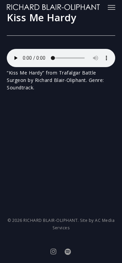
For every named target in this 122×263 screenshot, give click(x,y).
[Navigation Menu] (111, 7)
